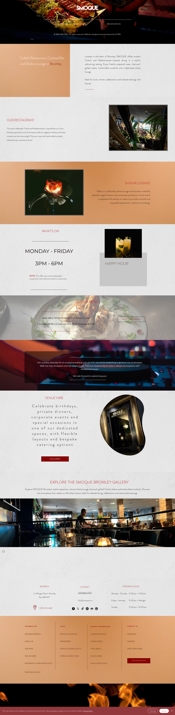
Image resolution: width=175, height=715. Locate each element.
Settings (153, 711)
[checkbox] (3, 552)
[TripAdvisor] (91, 608)
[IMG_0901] (96, 608)
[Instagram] (87, 608)
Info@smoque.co (85, 600)
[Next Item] (170, 535)
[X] (78, 608)
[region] (125, 257)
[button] (138, 660)
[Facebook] (73, 608)
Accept (164, 711)
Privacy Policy (88, 711)
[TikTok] (82, 608)
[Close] (171, 711)
